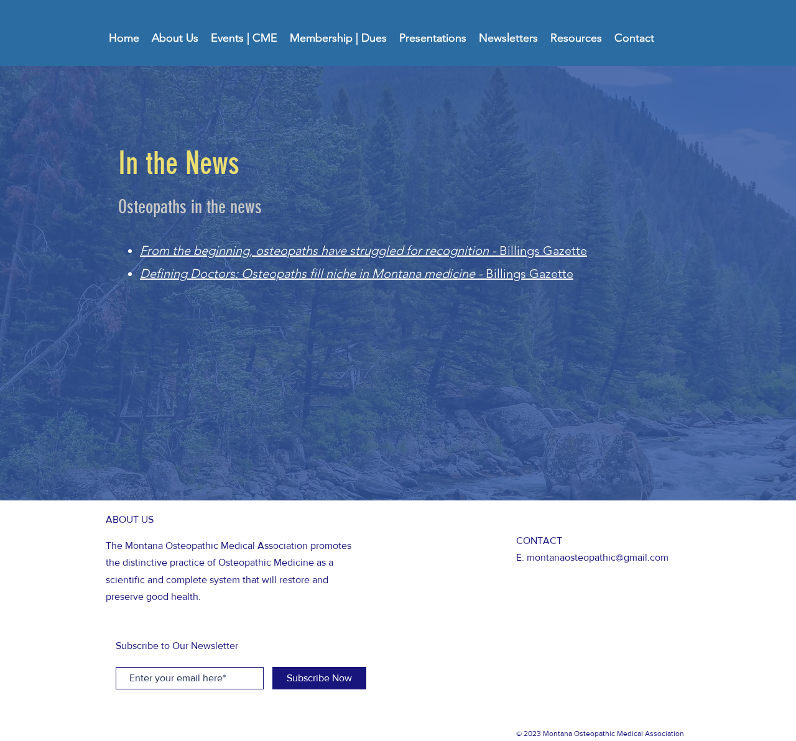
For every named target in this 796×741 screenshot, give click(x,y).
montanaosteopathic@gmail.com (598, 557)
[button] (175, 37)
